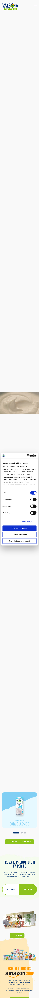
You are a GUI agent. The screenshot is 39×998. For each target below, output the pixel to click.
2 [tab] (22, 832)
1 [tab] (16, 832)
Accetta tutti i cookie (19, 528)
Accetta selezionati (19, 534)
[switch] (33, 499)
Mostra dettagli (26, 522)
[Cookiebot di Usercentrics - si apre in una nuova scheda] (28, 455)
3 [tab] (25, 832)
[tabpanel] (19, 810)
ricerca (28, 889)
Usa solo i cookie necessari (19, 541)
